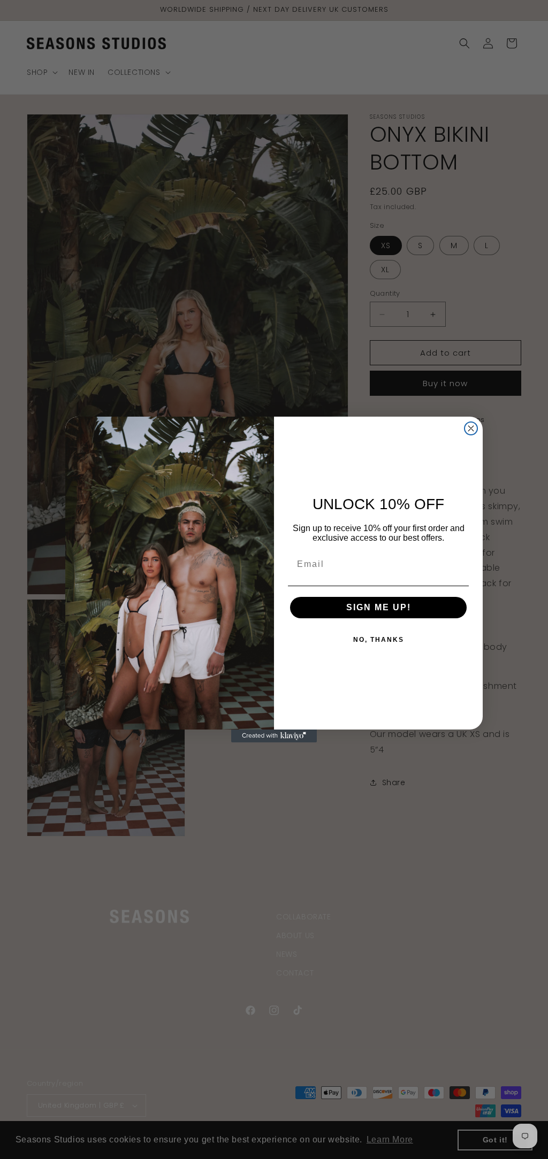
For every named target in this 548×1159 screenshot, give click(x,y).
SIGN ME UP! (378, 607)
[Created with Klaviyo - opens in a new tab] (274, 736)
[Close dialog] (471, 428)
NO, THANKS (378, 639)
